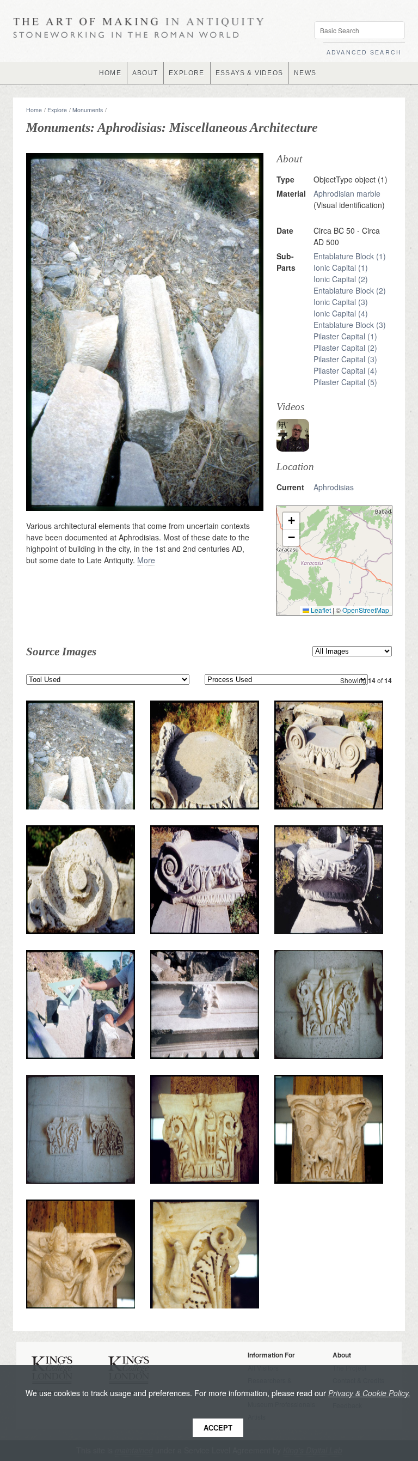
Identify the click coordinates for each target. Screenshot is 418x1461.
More (146, 560)
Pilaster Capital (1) (345, 336)
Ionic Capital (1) (341, 267)
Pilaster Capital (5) (345, 381)
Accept (218, 1428)
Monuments (87, 110)
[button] (291, 521)
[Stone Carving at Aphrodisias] (292, 435)
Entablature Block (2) (350, 290)
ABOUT (145, 73)
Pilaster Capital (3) (345, 359)
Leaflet (320, 609)
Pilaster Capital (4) (345, 370)
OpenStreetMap (365, 609)
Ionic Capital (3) (341, 301)
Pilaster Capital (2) (345, 347)
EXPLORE (186, 73)
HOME (110, 73)
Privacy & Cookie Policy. (369, 1392)
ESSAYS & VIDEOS (249, 73)
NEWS (305, 73)
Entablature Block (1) (350, 256)
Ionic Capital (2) (341, 278)
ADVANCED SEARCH (364, 52)
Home (34, 110)
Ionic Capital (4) (341, 313)
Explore (57, 110)
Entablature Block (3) (350, 324)
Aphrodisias (334, 487)
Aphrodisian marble (347, 193)
